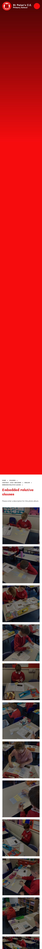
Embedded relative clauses (11, 485)
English (27, 482)
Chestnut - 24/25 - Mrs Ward (11, 482)
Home (4, 480)
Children (12, 480)
